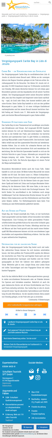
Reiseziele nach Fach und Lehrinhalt (14, 14)
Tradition (8, 420)
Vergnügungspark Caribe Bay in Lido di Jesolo (23, 16)
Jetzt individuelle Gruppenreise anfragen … (25, 305)
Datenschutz (7, 385)
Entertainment (32, 14)
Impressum (6, 383)
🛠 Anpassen (27, 427)
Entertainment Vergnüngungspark (23, 345)
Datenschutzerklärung (27, 434)
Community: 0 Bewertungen (39, 299)
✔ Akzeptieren (43, 427)
